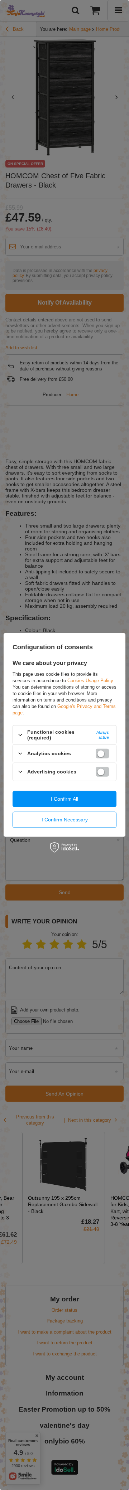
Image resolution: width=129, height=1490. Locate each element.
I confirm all (64, 799)
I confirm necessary (65, 819)
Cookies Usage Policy (90, 680)
